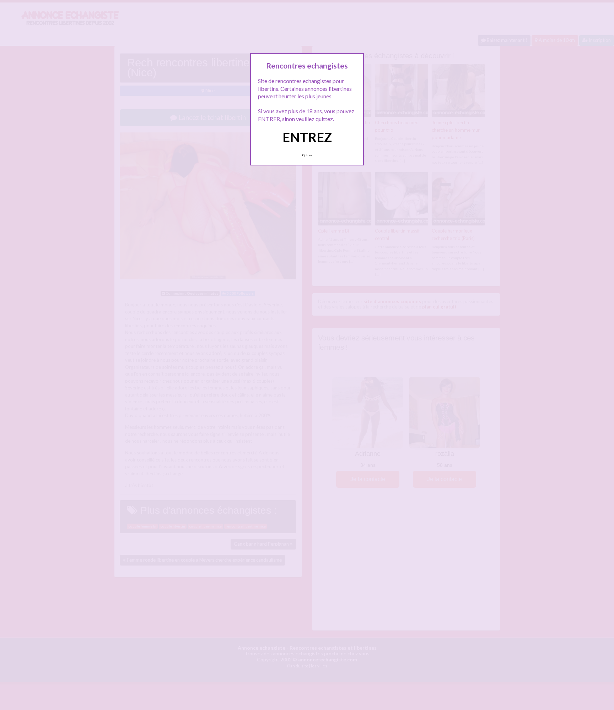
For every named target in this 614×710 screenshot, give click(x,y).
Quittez (307, 155)
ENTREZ (307, 137)
